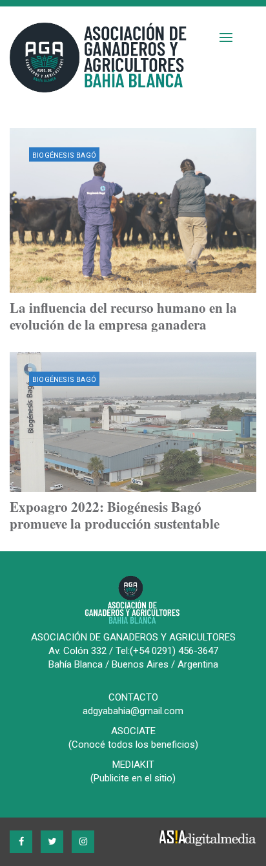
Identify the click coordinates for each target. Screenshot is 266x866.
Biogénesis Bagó (64, 155)
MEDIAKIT (133, 764)
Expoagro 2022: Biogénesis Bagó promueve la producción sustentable (115, 515)
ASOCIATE (133, 731)
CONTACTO (133, 697)
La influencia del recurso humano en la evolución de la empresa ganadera (123, 316)
